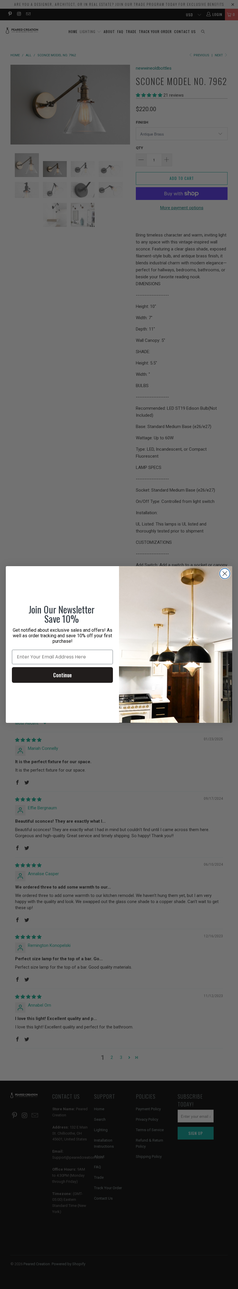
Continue (62, 675)
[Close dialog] (225, 573)
